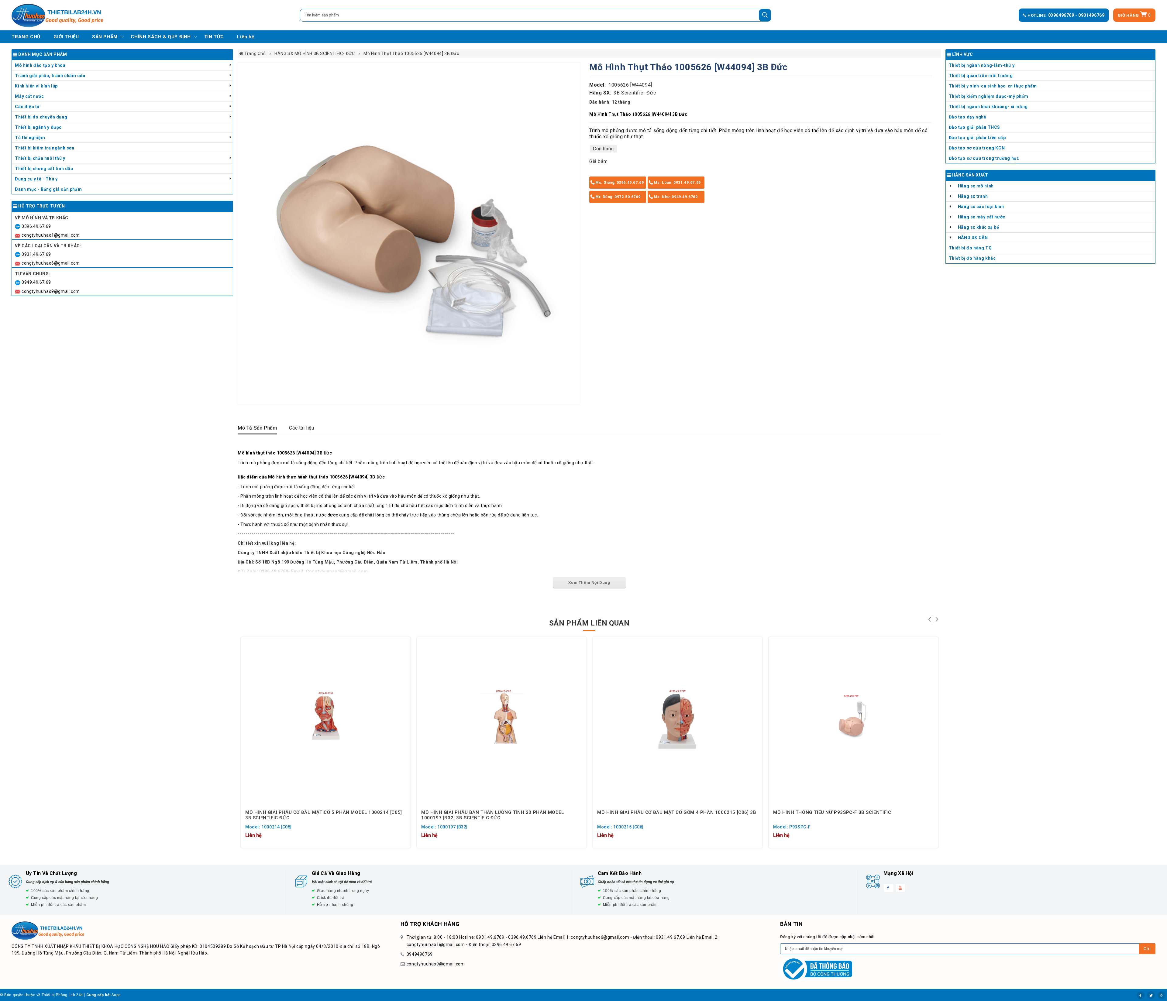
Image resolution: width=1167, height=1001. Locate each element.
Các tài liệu (301, 428)
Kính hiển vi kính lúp (36, 86)
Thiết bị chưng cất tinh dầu (44, 168)
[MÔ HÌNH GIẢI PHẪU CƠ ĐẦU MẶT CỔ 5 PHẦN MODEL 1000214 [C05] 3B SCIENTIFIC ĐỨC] (326, 722)
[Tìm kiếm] (765, 15)
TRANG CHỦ (26, 36)
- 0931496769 (1089, 15)
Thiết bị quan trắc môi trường (981, 75)
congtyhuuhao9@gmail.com (51, 291)
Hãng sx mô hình (976, 185)
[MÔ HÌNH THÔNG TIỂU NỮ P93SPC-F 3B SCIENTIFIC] (853, 722)
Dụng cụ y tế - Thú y (36, 179)
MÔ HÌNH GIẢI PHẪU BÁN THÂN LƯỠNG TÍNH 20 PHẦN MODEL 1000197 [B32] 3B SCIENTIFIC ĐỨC (492, 815)
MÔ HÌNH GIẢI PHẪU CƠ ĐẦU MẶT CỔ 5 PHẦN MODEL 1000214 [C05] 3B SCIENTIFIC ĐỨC (323, 815)
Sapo (116, 995)
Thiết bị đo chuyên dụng (41, 117)
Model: (597, 85)
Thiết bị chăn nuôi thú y (40, 158)
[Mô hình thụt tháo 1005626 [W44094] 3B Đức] (409, 233)
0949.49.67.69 (36, 282)
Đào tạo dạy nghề (967, 117)
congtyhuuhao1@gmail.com (51, 235)
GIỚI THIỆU (66, 36)
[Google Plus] (1161, 995)
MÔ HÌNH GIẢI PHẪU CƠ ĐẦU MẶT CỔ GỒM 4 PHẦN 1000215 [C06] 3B (676, 812)
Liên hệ (245, 36)
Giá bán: (598, 161)
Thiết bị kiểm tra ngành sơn (44, 148)
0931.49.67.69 (36, 254)
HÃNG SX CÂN (973, 237)
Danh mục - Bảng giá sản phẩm (48, 189)
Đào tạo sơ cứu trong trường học (984, 158)
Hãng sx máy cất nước (981, 216)
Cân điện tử (27, 106)
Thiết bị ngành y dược (38, 127)
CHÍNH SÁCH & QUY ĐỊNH (161, 36)
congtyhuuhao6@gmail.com (51, 263)
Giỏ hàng (1134, 15)
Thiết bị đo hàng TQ (970, 247)
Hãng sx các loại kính (981, 206)
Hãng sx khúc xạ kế (978, 227)
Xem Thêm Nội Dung (589, 582)
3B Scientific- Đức (635, 93)
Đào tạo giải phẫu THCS (974, 127)
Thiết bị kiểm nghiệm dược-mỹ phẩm (988, 96)
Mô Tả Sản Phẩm (257, 428)
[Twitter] (1151, 995)
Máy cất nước (29, 96)
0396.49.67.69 (36, 226)
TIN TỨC (214, 36)
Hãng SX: (600, 93)
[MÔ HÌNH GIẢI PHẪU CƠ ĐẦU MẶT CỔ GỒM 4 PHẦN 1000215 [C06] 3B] (678, 722)
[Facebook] (1141, 995)
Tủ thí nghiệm (30, 137)
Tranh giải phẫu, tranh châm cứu (50, 75)
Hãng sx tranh (973, 196)
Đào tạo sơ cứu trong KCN (977, 148)
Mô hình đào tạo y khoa (40, 65)
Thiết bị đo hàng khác (972, 258)
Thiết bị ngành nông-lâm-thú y (981, 65)
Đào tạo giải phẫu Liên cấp (977, 137)
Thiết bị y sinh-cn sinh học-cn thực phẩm (993, 86)
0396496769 (1062, 15)
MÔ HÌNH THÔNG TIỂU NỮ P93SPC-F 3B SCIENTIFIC (832, 812)
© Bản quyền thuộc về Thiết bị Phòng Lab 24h (41, 995)
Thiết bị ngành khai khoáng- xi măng (988, 106)
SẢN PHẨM (105, 36)
